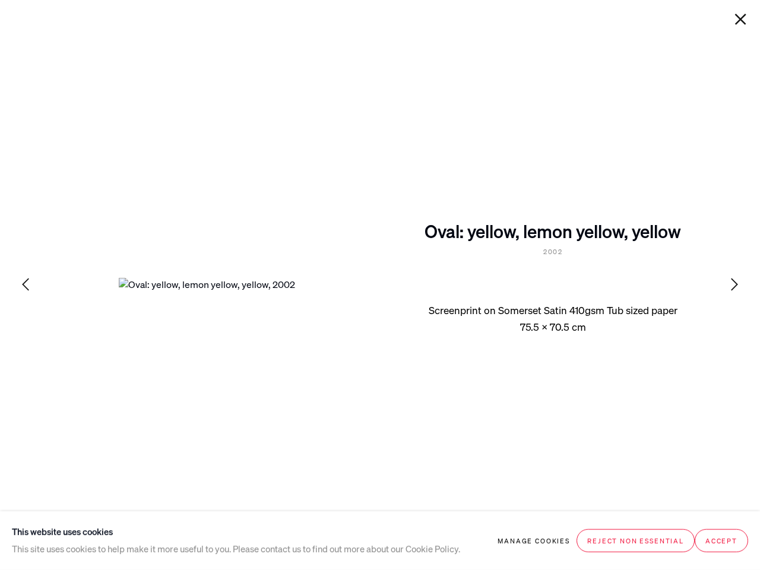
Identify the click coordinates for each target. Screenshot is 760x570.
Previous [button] (25, 285)
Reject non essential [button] (635, 540)
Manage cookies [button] (534, 540)
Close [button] (740, 19)
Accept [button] (721, 540)
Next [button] (734, 285)
